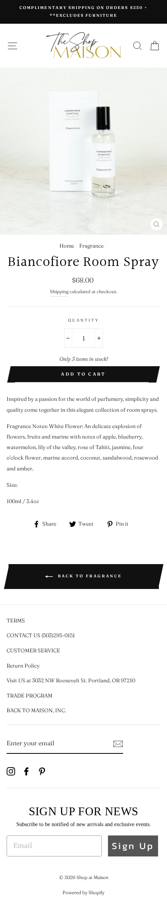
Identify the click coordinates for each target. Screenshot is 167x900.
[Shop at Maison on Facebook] (26, 770)
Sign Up (133, 846)
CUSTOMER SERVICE (33, 650)
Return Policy (23, 665)
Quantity (83, 320)
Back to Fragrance (89, 576)
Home (66, 246)
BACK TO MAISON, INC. (36, 710)
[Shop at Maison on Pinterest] (42, 770)
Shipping (59, 291)
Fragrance (91, 246)
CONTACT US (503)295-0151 (41, 635)
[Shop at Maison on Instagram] (11, 770)
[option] (83, 12)
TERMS (16, 620)
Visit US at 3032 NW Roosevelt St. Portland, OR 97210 (71, 680)
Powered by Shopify (83, 892)
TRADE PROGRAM (29, 695)
